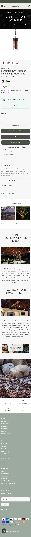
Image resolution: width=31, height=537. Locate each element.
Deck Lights (4, 426)
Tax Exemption (5, 453)
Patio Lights (4, 428)
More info (15, 105)
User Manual (4, 478)
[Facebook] (2, 509)
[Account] (25, 6)
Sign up (4, 504)
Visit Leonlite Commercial (8, 483)
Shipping (3, 448)
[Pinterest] (11, 509)
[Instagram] (4, 509)
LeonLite (7, 531)
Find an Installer (15, 142)
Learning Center (5, 473)
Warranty (3, 446)
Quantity (3, 113)
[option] (15, 44)
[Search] (5, 6)
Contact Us (4, 444)
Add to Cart (15, 125)
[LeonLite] (16, 6)
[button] (14, 350)
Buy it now (15, 137)
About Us (3, 471)
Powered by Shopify (14, 531)
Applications (4, 476)
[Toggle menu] (2, 6)
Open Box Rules (5, 458)
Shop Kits (3, 431)
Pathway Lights (5, 421)
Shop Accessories (5, 433)
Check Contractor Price (15, 131)
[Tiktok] (9, 509)
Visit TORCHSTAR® (6, 481)
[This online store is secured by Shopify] (12, 522)
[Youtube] (6, 509)
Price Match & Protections (8, 456)
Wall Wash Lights (5, 424)
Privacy (3, 461)
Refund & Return (5, 451)
